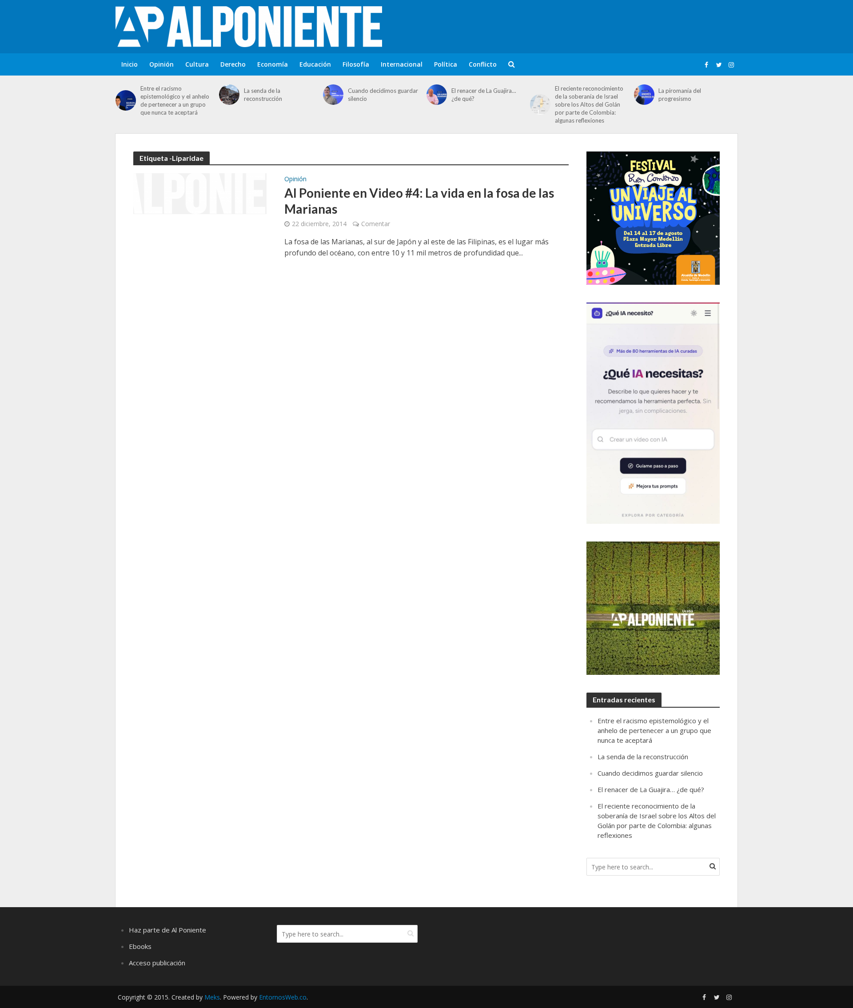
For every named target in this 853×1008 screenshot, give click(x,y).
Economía (272, 64)
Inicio (129, 64)
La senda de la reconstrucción (263, 94)
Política (445, 64)
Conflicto (483, 64)
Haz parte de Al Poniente (167, 929)
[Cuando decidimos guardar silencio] (333, 94)
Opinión (161, 64)
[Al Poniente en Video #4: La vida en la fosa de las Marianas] (200, 193)
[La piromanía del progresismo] (644, 94)
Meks (212, 997)
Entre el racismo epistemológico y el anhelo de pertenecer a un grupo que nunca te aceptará (174, 100)
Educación (315, 64)
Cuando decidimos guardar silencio (383, 94)
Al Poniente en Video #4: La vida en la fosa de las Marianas (419, 200)
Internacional (402, 64)
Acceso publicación (157, 962)
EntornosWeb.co (283, 997)
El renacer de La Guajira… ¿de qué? (483, 94)
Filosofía (356, 64)
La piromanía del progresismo (679, 94)
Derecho (233, 64)
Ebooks (140, 946)
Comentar (375, 223)
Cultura (197, 64)
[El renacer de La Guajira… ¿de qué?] (436, 94)
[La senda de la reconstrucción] (229, 94)
